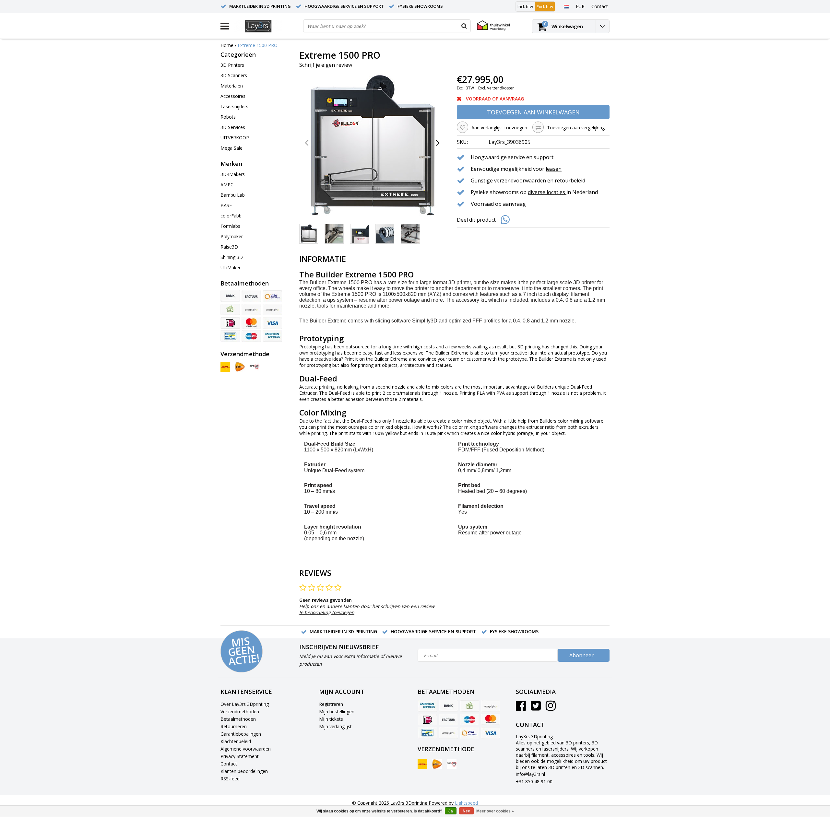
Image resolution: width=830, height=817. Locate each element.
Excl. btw (545, 6)
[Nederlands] (566, 6)
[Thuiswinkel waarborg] (493, 25)
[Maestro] (251, 336)
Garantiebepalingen (240, 734)
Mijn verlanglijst (335, 726)
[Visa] (272, 323)
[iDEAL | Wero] (230, 323)
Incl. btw (525, 6)
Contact (228, 764)
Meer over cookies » (495, 811)
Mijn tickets (331, 719)
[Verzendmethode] (225, 367)
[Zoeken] (464, 26)
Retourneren (233, 726)
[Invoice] (251, 296)
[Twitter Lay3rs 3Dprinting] (536, 708)
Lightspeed (466, 803)
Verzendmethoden (239, 711)
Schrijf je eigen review (325, 64)
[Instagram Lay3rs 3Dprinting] (551, 708)
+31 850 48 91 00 (534, 781)
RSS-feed (230, 779)
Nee (466, 811)
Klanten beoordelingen (244, 771)
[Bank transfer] (230, 296)
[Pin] (272, 296)
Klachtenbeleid (235, 741)
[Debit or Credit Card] (272, 309)
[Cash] (230, 309)
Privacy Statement (239, 756)
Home (226, 45)
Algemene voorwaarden (245, 749)
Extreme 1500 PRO (258, 45)
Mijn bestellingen (336, 711)
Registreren (331, 704)
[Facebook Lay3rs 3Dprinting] (521, 708)
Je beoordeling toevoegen (326, 612)
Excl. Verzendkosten (496, 88)
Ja (450, 811)
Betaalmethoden (238, 719)
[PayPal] (251, 309)
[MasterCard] (251, 323)
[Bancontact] (230, 336)
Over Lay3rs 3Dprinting (244, 704)
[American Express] (272, 336)
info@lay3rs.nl (530, 774)
